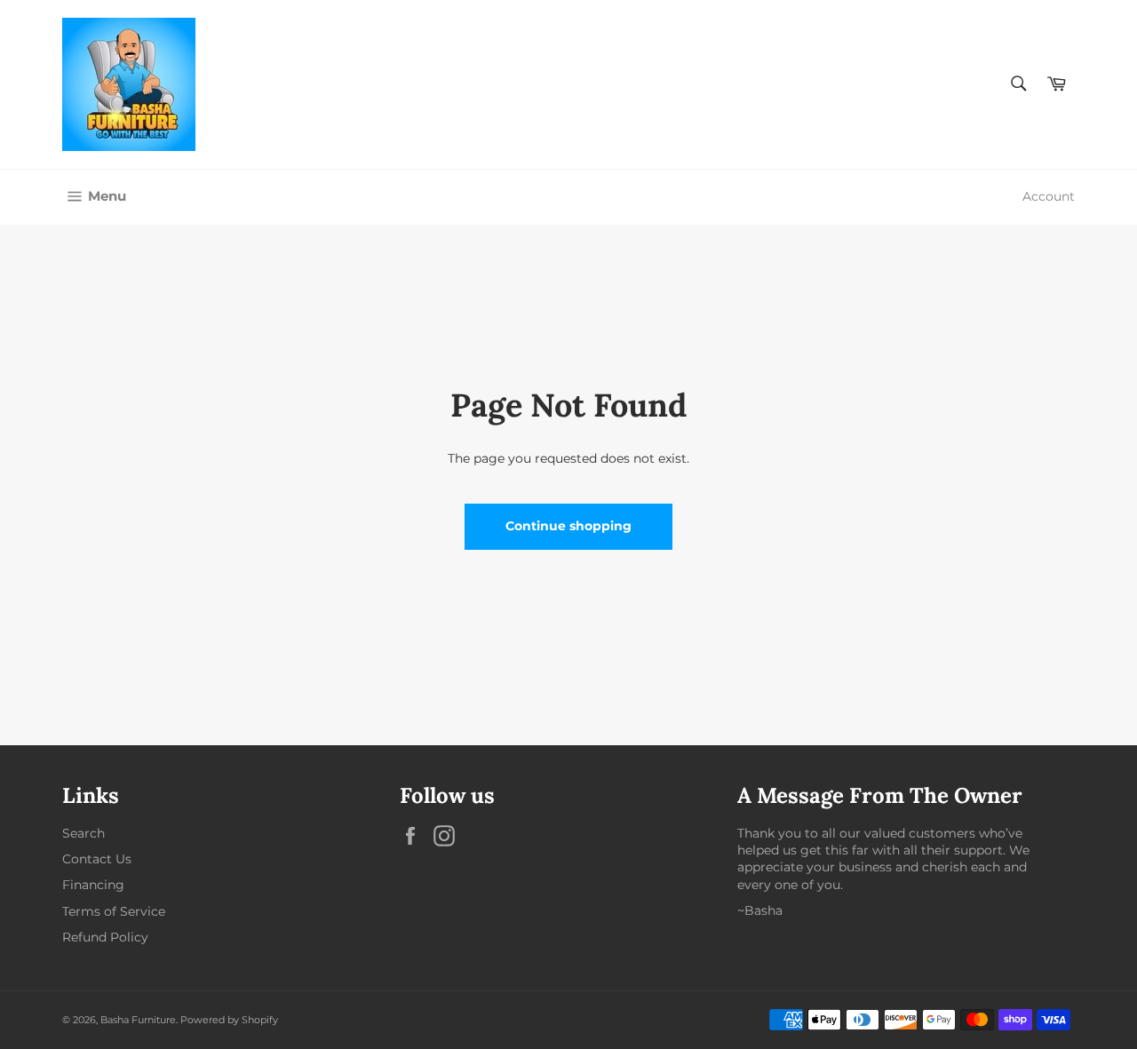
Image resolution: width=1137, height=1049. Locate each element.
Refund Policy (105, 937)
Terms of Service (113, 911)
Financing (93, 885)
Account (1048, 196)
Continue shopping (568, 526)
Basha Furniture (138, 1019)
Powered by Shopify (229, 1019)
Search (83, 833)
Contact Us (96, 859)
